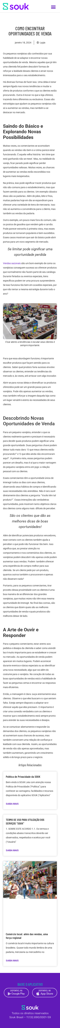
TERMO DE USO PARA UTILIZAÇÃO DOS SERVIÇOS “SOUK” (25, 821)
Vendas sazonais (12, 263)
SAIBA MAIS (12, 803)
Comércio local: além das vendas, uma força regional (27, 936)
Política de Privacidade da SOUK (23, 776)
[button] (53, 7)
